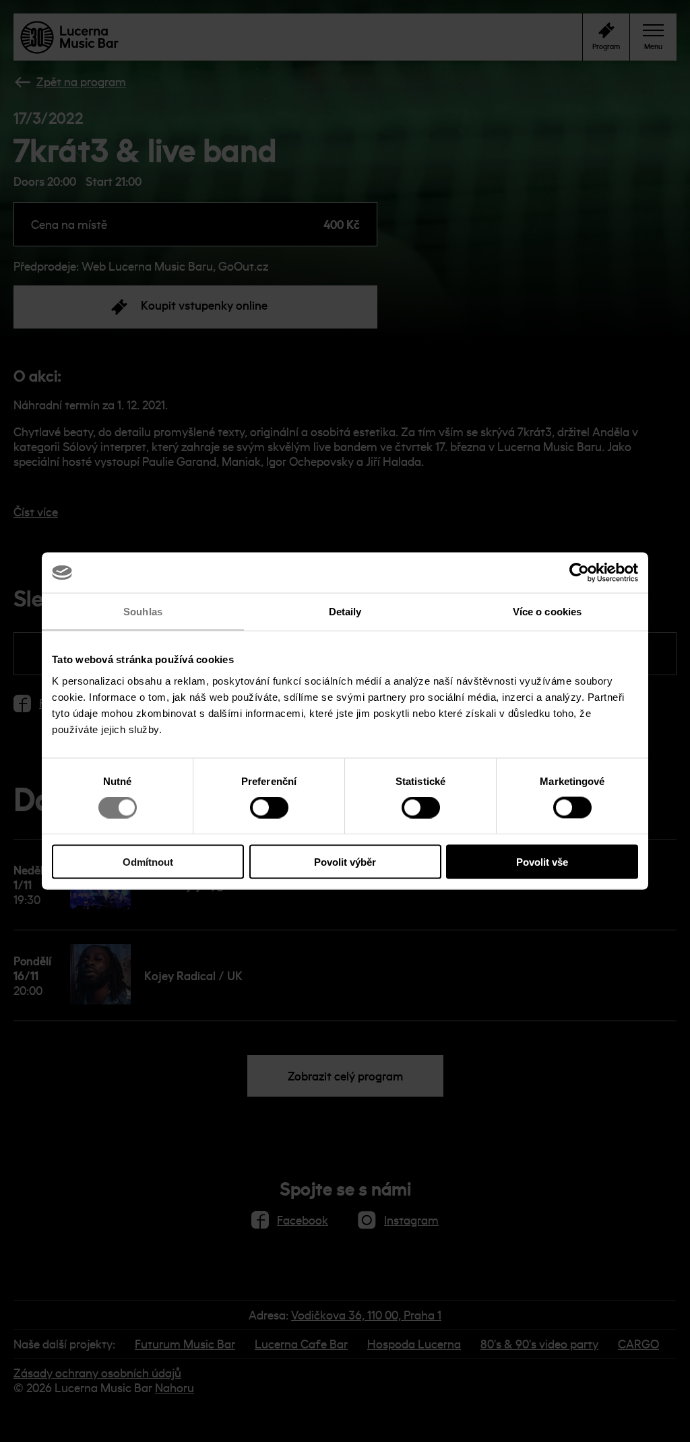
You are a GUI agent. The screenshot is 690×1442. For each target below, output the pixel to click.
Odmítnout (148, 861)
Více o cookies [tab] (547, 611)
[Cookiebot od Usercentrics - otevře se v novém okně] (579, 573)
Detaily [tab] (345, 611)
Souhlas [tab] (142, 611)
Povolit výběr (345, 861)
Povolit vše (542, 861)
